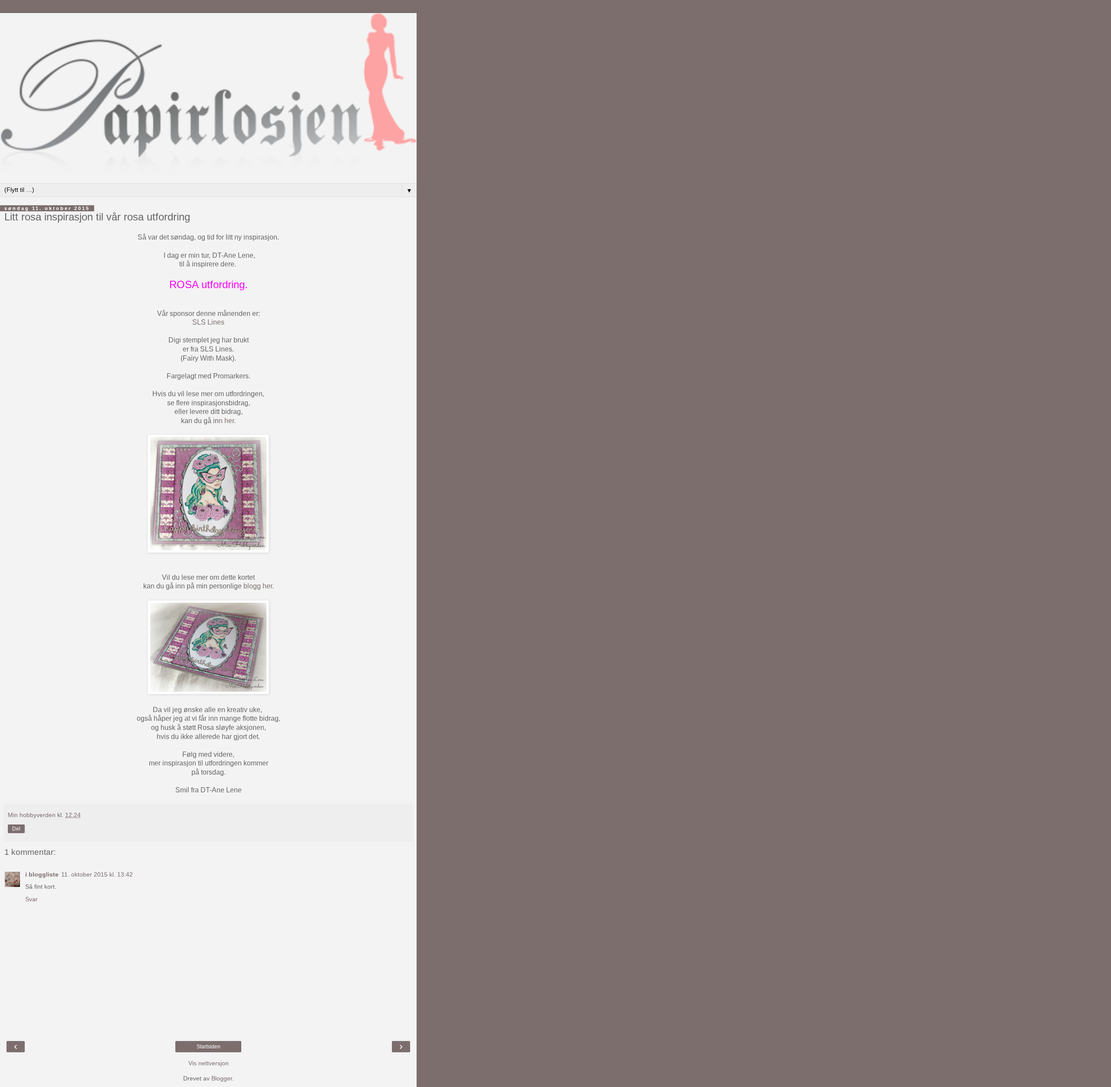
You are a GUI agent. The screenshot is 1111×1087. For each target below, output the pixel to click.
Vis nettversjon (208, 1063)
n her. (227, 420)
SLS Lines (208, 322)
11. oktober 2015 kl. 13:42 (97, 874)
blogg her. (258, 586)
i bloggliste (42, 874)
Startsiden (208, 1047)
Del (16, 829)
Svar (31, 899)
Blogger (221, 1078)
